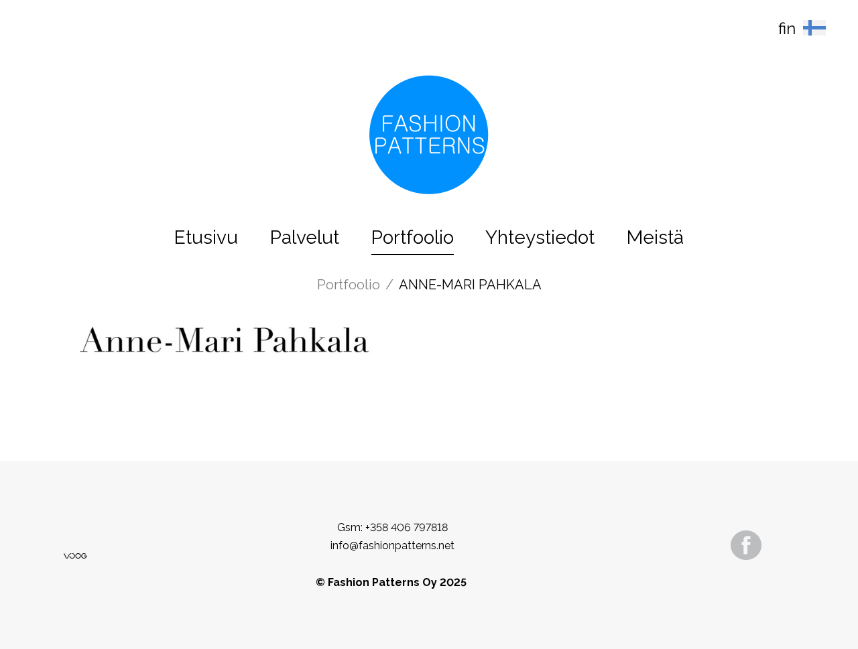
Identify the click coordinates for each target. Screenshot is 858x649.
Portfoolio (412, 237)
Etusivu (206, 237)
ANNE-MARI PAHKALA (470, 285)
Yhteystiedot (540, 237)
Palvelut (304, 237)
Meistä (655, 237)
